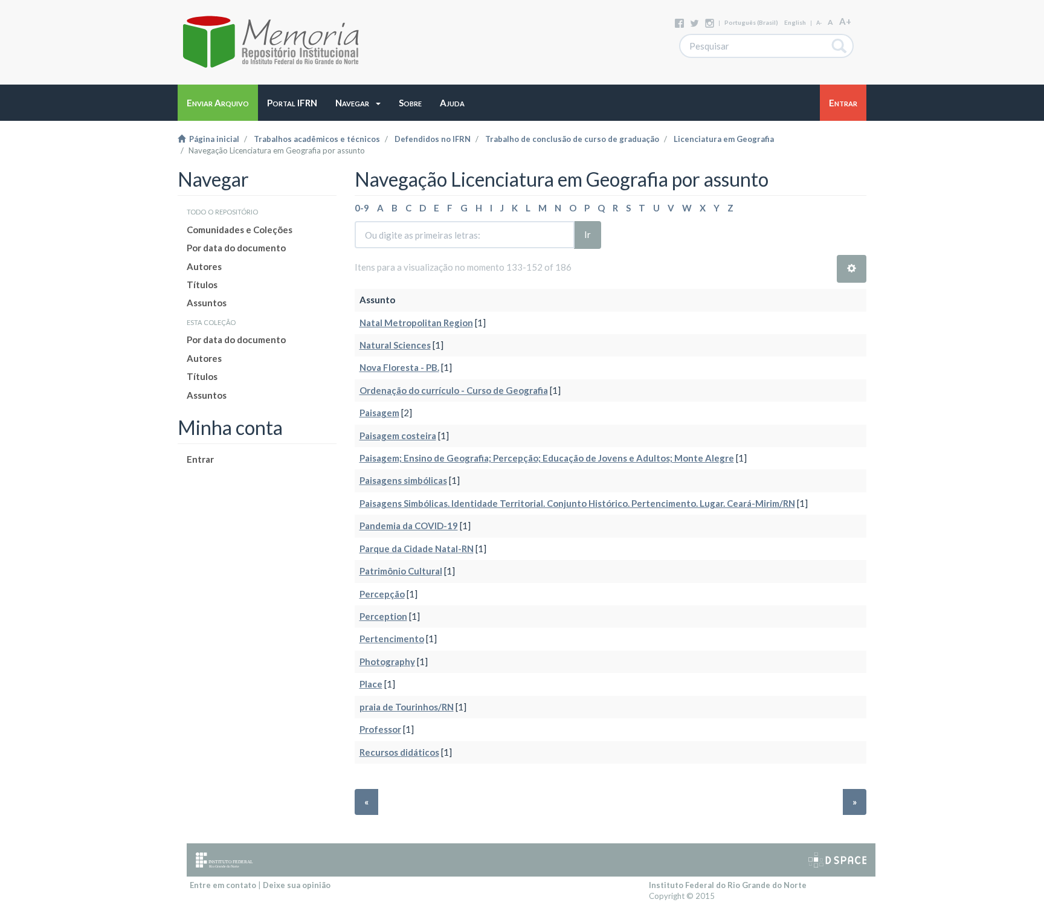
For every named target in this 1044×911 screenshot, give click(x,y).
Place (370, 683)
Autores (204, 266)
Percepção (382, 593)
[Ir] (839, 46)
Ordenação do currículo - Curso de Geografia (453, 390)
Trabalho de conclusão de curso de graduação (572, 139)
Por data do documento (236, 247)
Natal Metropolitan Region (416, 322)
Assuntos (207, 302)
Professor (380, 729)
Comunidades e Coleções (239, 229)
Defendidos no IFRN (433, 139)
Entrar (200, 459)
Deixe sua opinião (296, 885)
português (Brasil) (751, 22)
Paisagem (379, 412)
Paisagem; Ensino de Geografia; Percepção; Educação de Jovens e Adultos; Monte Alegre (546, 457)
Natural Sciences (395, 345)
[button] (358, 103)
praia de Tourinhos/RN (406, 706)
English (795, 22)
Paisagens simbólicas (403, 480)
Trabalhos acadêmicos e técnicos (317, 139)
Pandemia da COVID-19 (408, 525)
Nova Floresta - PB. (399, 367)
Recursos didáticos (399, 752)
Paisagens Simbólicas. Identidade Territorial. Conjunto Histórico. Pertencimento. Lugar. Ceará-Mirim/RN (577, 503)
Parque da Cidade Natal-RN (416, 548)
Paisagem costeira (397, 435)
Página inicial (212, 139)
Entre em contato (223, 885)
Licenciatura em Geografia (724, 139)
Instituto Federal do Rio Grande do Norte (728, 885)
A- (819, 22)
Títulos (202, 284)
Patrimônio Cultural (400, 570)
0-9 (362, 207)
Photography (387, 661)
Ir (587, 234)
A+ (845, 21)
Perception (383, 616)
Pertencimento (391, 638)
